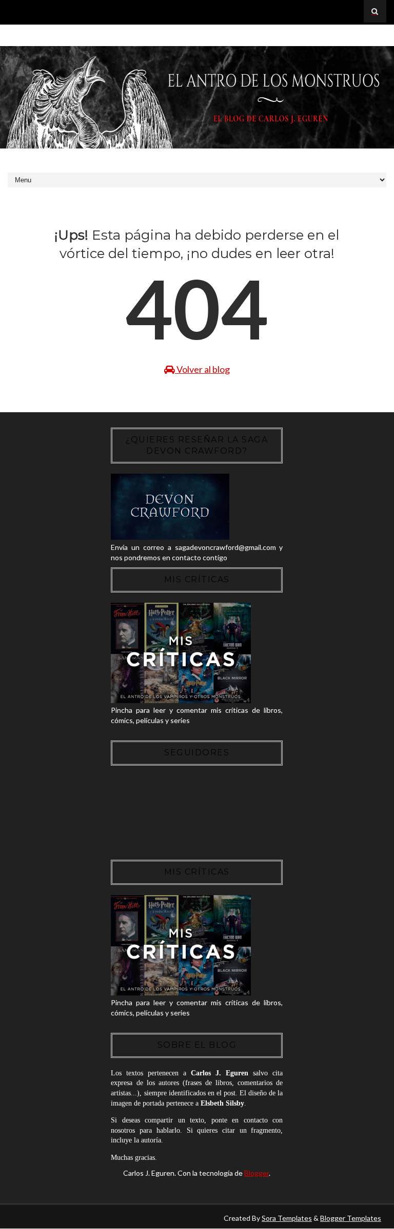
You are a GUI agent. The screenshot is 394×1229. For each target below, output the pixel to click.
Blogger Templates (350, 1218)
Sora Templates (287, 1218)
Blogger (256, 1173)
